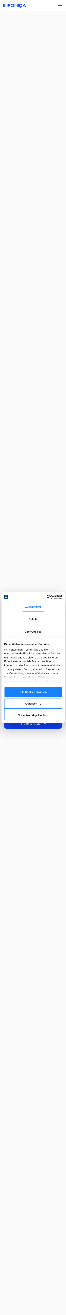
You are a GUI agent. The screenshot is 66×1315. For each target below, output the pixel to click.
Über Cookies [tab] (32, 631)
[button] (59, 5)
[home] (14, 6)
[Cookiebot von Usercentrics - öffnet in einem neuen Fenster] (47, 597)
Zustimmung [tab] (33, 606)
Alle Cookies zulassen (33, 691)
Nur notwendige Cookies (33, 715)
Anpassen (31, 703)
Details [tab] (33, 619)
